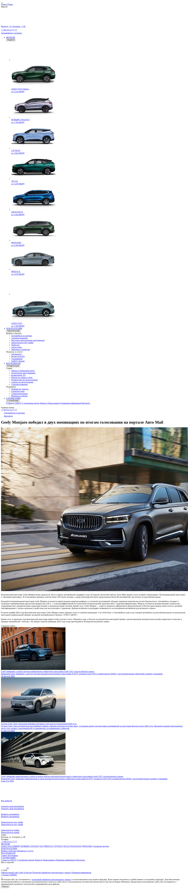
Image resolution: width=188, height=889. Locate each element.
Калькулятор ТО (18, 375)
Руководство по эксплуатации (24, 380)
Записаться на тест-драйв (22, 343)
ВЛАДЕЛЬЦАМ (13, 363)
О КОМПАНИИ (13, 398)
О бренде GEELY (13, 403)
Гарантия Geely (18, 391)
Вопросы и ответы (19, 396)
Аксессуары (16, 347)
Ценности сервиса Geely (22, 377)
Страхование (17, 359)
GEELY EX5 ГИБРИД (10, 846)
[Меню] (2, 2)
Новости (44, 403)
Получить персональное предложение (28, 340)
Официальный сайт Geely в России (16, 872)
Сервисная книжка (19, 394)
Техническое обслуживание (23, 373)
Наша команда (54, 403)
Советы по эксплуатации (22, 382)
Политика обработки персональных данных (51, 872)
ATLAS (66, 846)
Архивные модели (101, 846)
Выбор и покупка (8, 851)
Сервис (4, 855)
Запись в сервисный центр (23, 371)
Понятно (5, 887)
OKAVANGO (76, 846)
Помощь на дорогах (20, 389)
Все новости (6, 801)
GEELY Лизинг (18, 361)
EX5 (41, 846)
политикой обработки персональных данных (51, 879)
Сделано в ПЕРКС (9, 875)
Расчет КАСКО (18, 356)
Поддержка (13, 855)
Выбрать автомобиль (10, 817)
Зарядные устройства (20, 349)
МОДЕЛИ (10, 37)
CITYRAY (58, 846)
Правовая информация (71, 403)
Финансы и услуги (25, 851)
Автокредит (16, 354)
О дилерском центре (31, 403)
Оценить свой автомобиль (12, 809)
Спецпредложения (19, 338)
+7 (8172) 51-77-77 (9, 410)
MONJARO (87, 846)
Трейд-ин (15, 345)
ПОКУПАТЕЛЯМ (14, 328)
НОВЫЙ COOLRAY (30, 846)
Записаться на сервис (10, 832)
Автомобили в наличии (21, 336)
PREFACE (48, 846)
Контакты (85, 403)
